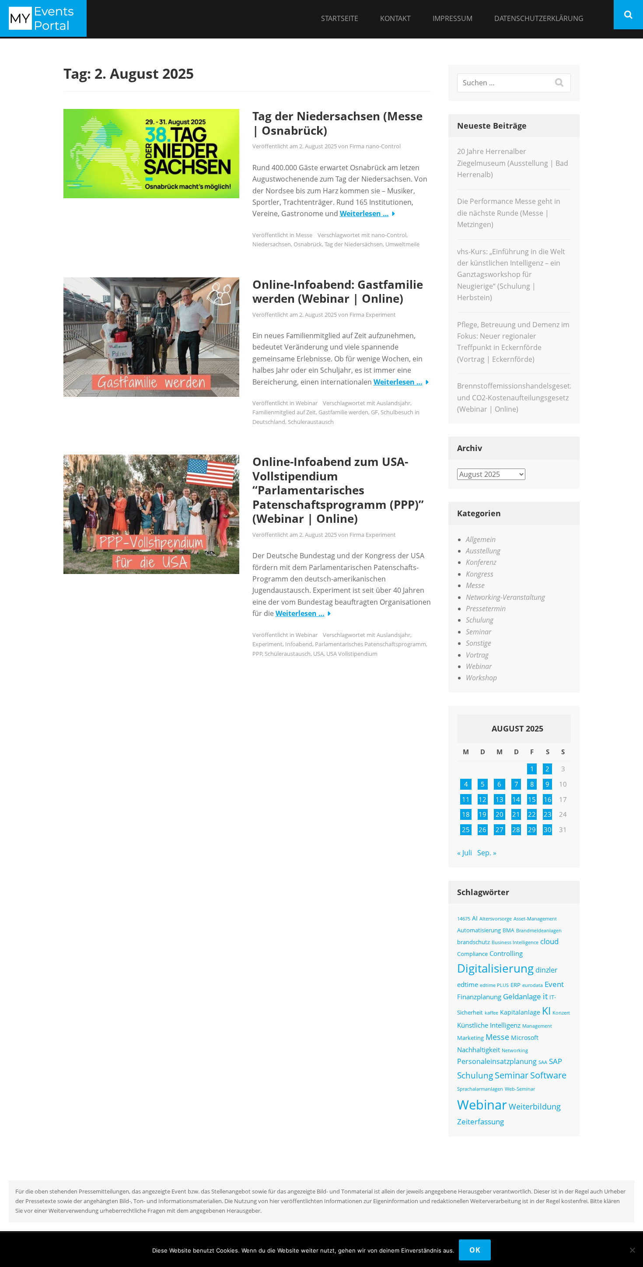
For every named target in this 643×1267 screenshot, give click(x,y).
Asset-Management (535, 918)
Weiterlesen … (364, 213)
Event (554, 984)
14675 (463, 919)
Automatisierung (479, 930)
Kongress (479, 574)
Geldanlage (522, 996)
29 (532, 829)
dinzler (546, 970)
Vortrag (477, 655)
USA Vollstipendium (351, 654)
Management (537, 1025)
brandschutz (473, 942)
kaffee (491, 1012)
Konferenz (481, 562)
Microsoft (524, 1037)
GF (374, 412)
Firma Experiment (372, 314)
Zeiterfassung (480, 1121)
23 (548, 814)
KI (546, 1011)
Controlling (506, 953)
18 (466, 814)
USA (318, 654)
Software (548, 1075)
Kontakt (395, 18)
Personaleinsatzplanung (497, 1061)
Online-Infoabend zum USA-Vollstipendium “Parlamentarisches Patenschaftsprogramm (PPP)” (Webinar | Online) (338, 490)
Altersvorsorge (495, 918)
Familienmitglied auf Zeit (284, 412)
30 (548, 829)
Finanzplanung (479, 996)
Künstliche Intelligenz (489, 1025)
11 (466, 799)
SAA (542, 1062)
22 (532, 814)
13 (499, 799)
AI (475, 918)
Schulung (479, 620)
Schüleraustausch (311, 422)
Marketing (470, 1038)
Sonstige (478, 643)
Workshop (481, 677)
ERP (515, 985)
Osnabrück (308, 244)
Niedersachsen (271, 244)
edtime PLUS (494, 985)
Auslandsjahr (393, 403)
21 (516, 814)
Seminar (478, 632)
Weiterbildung (535, 1106)
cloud (549, 941)
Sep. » (486, 853)
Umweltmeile (402, 244)
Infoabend (298, 644)
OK (475, 1250)
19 (482, 814)
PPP (257, 654)
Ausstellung (483, 551)
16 (548, 799)
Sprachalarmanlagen (480, 1088)
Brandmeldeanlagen (539, 930)
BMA (508, 930)
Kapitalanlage (520, 1012)
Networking (515, 1050)
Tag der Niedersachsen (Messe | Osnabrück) (337, 123)
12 (482, 799)
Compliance (472, 954)
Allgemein (481, 539)
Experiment (267, 644)
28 (516, 829)
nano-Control (388, 235)
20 (499, 814)
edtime (467, 984)
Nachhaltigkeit (478, 1049)
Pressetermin (486, 608)
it (545, 996)
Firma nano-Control (375, 146)
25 (466, 829)
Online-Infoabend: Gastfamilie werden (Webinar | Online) (337, 291)
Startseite (339, 18)
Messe (304, 235)
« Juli (464, 853)
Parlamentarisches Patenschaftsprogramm (370, 644)
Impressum (452, 18)
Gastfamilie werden (343, 412)
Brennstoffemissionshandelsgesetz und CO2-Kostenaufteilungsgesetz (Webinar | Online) (515, 397)
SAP (555, 1061)
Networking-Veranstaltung (505, 597)
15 (532, 799)
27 (499, 829)
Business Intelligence (515, 942)
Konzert (561, 1012)
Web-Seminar (520, 1088)
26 (482, 829)
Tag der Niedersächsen (354, 244)
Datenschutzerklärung (539, 18)
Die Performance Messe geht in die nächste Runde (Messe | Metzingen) (508, 212)
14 (516, 799)
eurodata (532, 985)
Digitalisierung (495, 968)
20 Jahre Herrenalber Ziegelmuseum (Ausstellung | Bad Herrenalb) (512, 163)
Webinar (307, 403)
